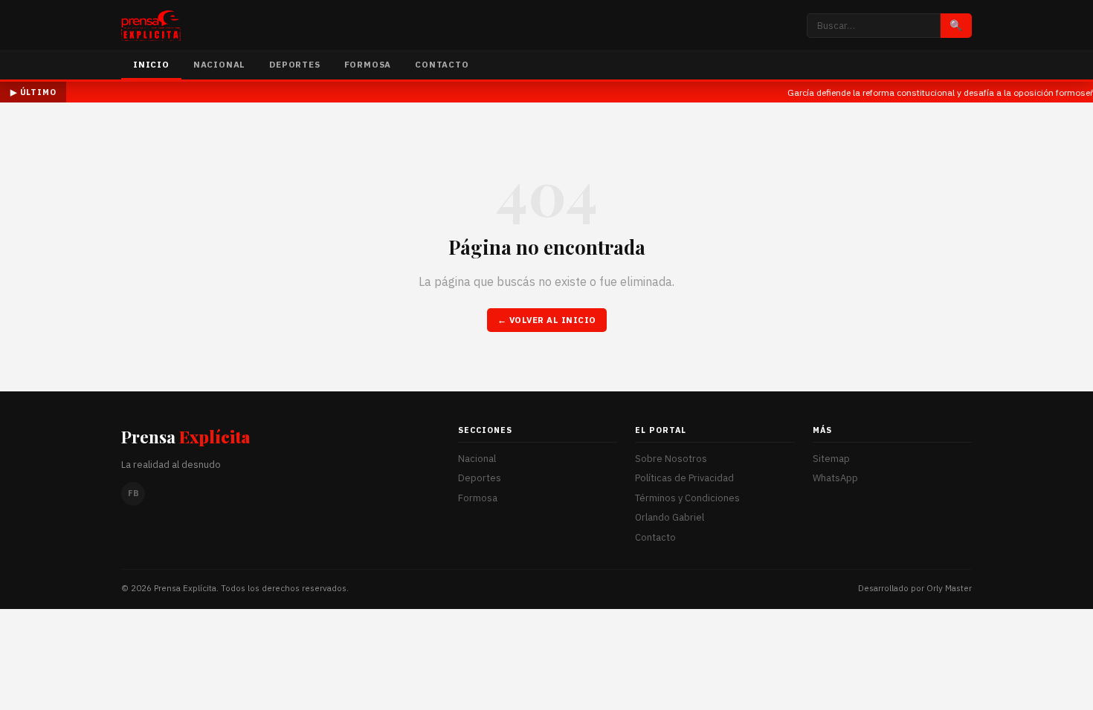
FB (133, 493)
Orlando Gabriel (669, 517)
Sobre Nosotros (671, 458)
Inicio (151, 64)
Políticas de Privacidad (684, 478)
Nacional (219, 64)
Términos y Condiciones (687, 498)
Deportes (294, 64)
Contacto (441, 64)
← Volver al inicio (546, 319)
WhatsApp (835, 478)
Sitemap (831, 458)
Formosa (368, 64)
